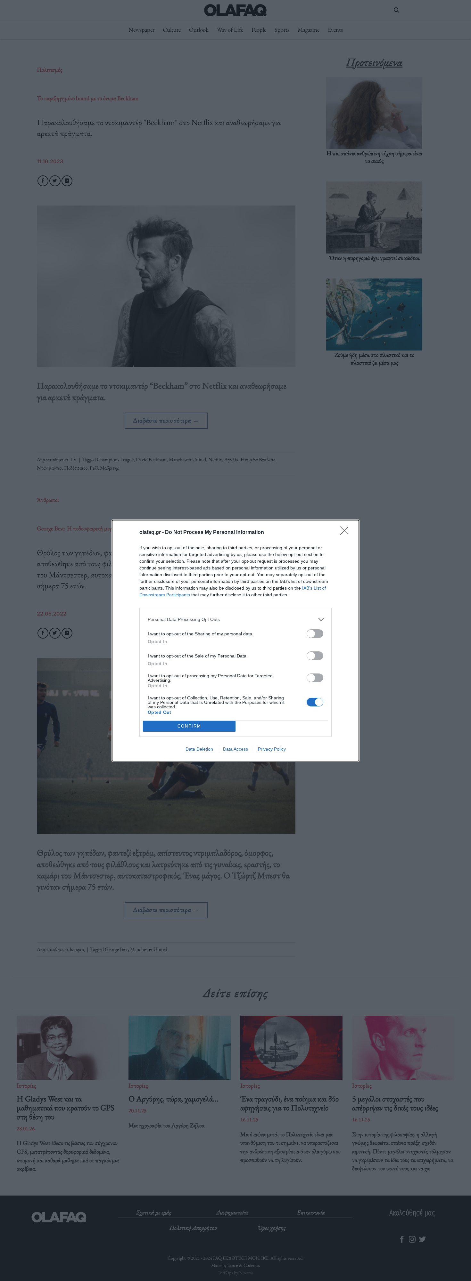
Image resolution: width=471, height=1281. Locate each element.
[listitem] (235, 619)
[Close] (346, 533)
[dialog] (235, 640)
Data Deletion (199, 749)
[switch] (315, 633)
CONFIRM (189, 726)
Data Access (235, 749)
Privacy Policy (272, 749)
